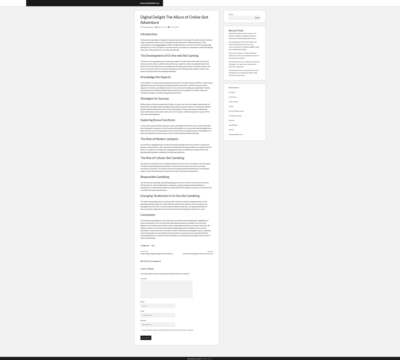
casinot (231, 106)
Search (231, 14)
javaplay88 (161, 45)
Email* (142, 311)
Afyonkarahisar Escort (236, 134)
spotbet (231, 130)
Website (143, 320)
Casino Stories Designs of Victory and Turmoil (198, 254)
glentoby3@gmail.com (149, 27)
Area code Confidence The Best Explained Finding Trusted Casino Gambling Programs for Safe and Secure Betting (244, 55)
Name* (142, 302)
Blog (152, 245)
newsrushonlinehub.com (149, 3)
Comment (143, 278)
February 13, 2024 (162, 27)
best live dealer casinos (236, 111)
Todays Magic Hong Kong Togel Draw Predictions (156, 254)
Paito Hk (231, 120)
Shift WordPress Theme (194, 358)
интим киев (232, 97)
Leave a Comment (174, 27)
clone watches (233, 101)
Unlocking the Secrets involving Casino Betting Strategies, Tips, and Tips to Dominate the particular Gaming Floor (244, 64)
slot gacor (232, 92)
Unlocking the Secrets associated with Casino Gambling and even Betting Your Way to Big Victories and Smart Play (244, 72)
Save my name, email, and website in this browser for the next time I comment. (168, 330)
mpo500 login (233, 125)
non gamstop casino (235, 116)
